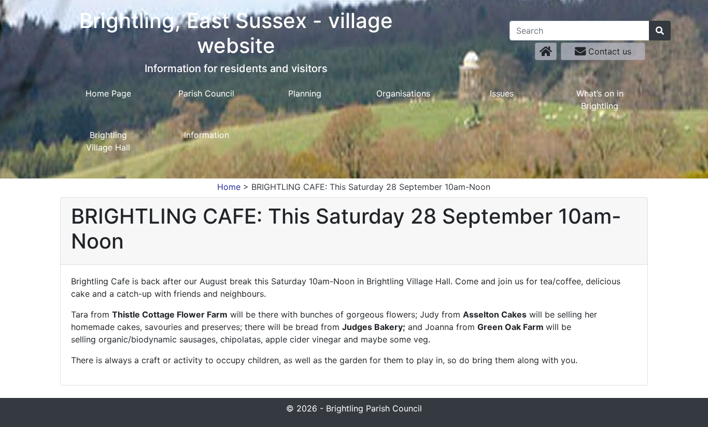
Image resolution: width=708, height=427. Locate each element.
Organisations (403, 93)
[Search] (660, 30)
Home (228, 187)
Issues (502, 93)
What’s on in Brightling (600, 99)
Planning (304, 93)
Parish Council (206, 93)
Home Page (108, 93)
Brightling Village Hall (108, 141)
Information (206, 135)
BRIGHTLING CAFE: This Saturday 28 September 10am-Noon (370, 187)
